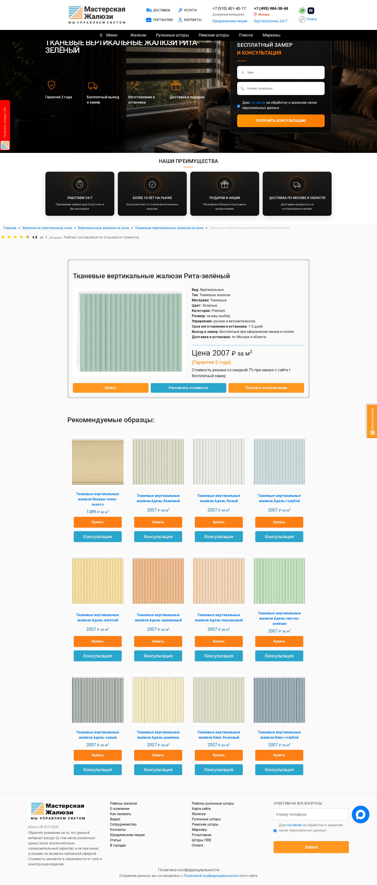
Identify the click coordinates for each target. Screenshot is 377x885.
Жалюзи (138, 35)
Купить (111, 388)
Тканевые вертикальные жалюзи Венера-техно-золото (97, 499)
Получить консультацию (266, 388)
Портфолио (163, 20)
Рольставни (201, 835)
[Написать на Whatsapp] (302, 10)
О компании (119, 809)
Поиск (312, 19)
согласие (258, 102)
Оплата (197, 845)
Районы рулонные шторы (213, 803)
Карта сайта (201, 809)
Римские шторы (214, 35)
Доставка (161, 10)
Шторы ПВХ (201, 840)
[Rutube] (311, 10)
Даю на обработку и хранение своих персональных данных (279, 105)
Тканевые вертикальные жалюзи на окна (169, 228)
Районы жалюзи (123, 803)
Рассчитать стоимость (188, 388)
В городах (118, 845)
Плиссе (246, 35)
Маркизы (271, 35)
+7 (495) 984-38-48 (271, 8)
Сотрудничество (123, 824)
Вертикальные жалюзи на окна (103, 228)
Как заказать (120, 814)
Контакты (192, 20)
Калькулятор (372, 419)
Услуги (190, 10)
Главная (9, 228)
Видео (115, 819)
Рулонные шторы (172, 35)
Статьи (115, 840)
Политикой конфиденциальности (211, 876)
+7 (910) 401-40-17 (229, 8)
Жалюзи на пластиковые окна (47, 228)
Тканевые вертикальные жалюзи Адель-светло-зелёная (279, 618)
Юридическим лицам (229, 21)
